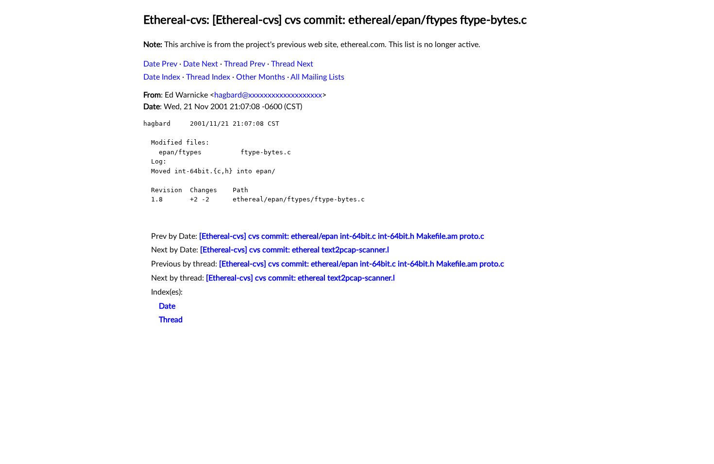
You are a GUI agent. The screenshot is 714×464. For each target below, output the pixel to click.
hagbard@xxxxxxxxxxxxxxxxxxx (268, 95)
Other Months (260, 77)
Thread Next (292, 64)
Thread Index (208, 77)
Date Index (161, 77)
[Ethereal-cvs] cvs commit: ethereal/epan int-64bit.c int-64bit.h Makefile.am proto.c (341, 236)
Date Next (200, 64)
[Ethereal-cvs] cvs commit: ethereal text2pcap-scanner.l (294, 250)
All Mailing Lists (317, 77)
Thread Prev (244, 64)
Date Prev (160, 64)
